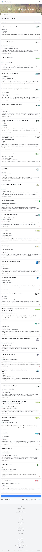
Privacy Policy (21, 523)
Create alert (21, 496)
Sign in (23, 509)
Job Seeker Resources (21, 508)
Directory (21, 519)
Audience (21, 533)
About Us (21, 517)
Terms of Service (21, 522)
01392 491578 (21, 543)
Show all (39, 499)
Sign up (19, 509)
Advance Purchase (21, 530)
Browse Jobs (21, 511)
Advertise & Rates (21, 528)
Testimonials (21, 531)
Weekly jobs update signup (21, 512)
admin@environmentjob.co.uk (21, 545)
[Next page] (37, 499)
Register (19, 534)
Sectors (21, 520)
